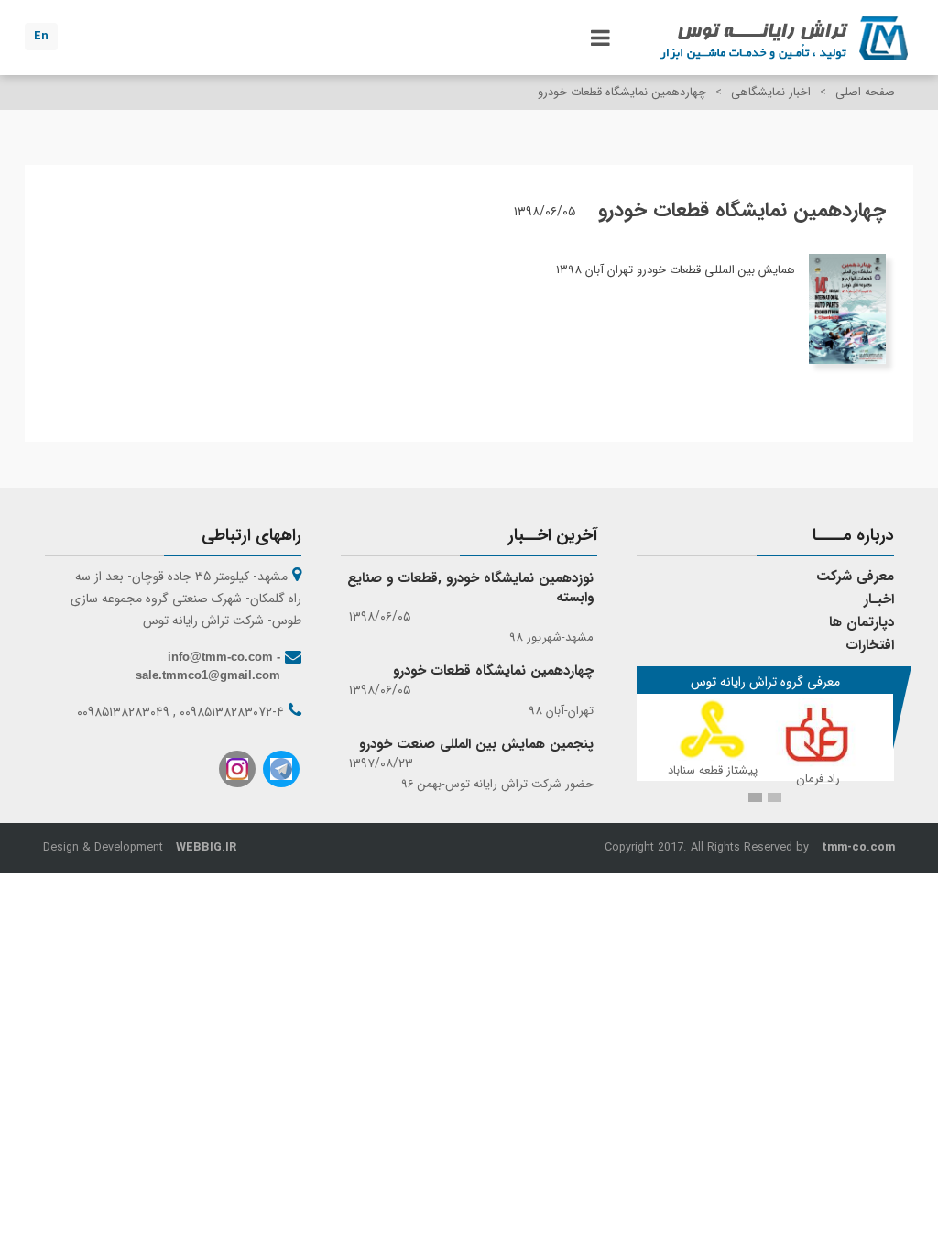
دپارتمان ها (861, 622)
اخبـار (879, 599)
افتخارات (869, 645)
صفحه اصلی (865, 92)
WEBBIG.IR (206, 848)
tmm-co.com (858, 848)
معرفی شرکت (855, 577)
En (41, 36)
